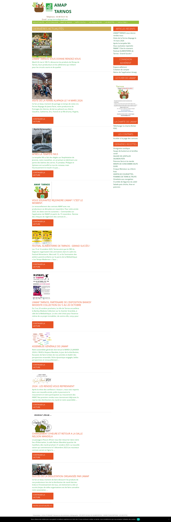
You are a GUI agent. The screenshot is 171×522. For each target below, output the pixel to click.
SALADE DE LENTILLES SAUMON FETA (122, 157)
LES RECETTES (110, 22)
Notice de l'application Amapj (125, 72)
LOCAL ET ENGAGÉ (47, 515)
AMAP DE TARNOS (66, 22)
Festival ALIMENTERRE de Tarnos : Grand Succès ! (123, 52)
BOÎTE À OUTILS (80, 22)
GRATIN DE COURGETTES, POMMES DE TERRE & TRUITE (125, 175)
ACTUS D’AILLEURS (52, 22)
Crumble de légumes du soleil (125, 182)
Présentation (37, 515)
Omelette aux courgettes (123, 179)
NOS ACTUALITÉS (38, 22)
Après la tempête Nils (121, 43)
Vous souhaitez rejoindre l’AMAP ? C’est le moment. (123, 47)
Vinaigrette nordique (121, 148)
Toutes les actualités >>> (42, 506)
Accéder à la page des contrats (125, 138)
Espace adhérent (120, 67)
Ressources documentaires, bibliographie (65, 515)
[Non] (169, 519)
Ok (138, 519)
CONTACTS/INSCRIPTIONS (110, 515)
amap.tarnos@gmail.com (58, 19)
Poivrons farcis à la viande (123, 161)
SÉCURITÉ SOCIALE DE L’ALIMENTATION (90, 515)
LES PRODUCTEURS (95, 22)
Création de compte (121, 69)
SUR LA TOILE (122, 22)
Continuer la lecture (39, 120)
